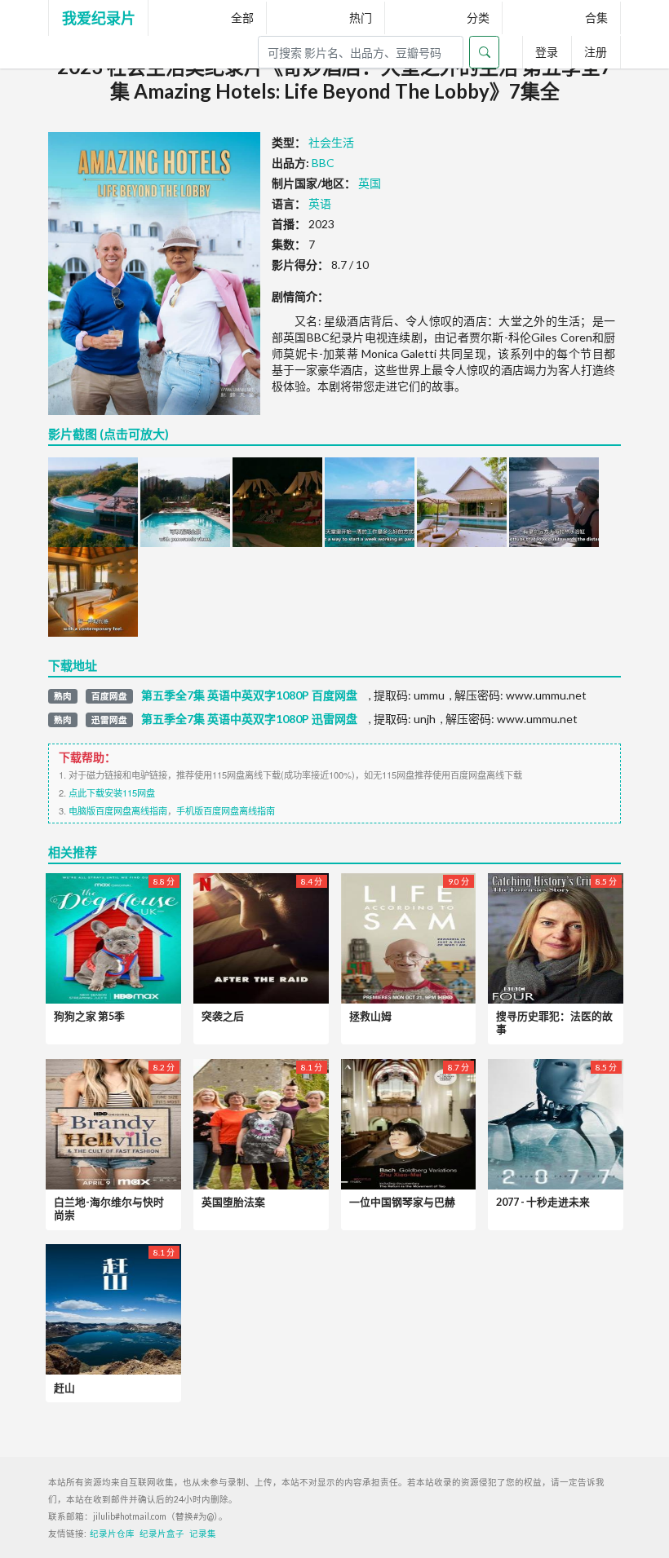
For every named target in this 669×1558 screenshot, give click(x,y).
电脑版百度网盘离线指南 (118, 810)
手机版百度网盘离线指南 (225, 810)
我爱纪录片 (98, 18)
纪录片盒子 (162, 1533)
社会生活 (331, 142)
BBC (323, 163)
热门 (360, 17)
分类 (478, 17)
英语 (319, 203)
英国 (369, 183)
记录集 (202, 1533)
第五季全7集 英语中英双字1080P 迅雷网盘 (249, 719)
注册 (595, 52)
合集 (596, 17)
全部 (242, 17)
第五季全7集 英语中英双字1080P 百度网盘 (249, 695)
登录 (546, 52)
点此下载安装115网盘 (112, 792)
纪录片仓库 (112, 1533)
